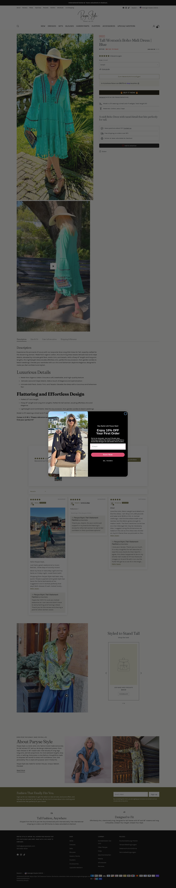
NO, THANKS (108, 461)
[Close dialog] (125, 413)
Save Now (108, 455)
